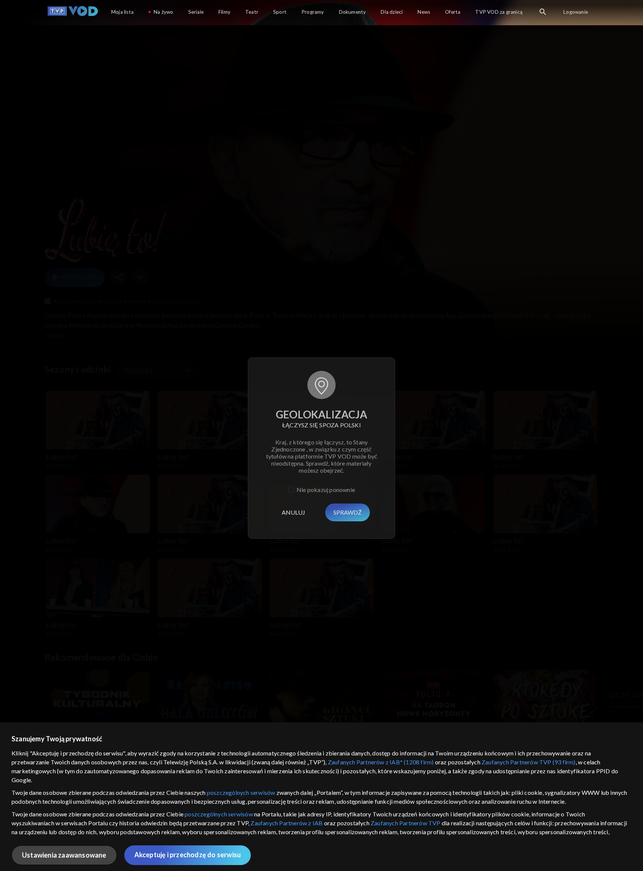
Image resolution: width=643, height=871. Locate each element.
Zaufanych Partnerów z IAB (286, 822)
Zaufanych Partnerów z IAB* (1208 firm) (381, 761)
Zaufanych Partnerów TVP (406, 822)
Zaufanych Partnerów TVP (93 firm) (529, 761)
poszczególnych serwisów (241, 792)
